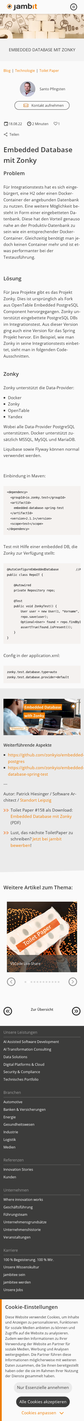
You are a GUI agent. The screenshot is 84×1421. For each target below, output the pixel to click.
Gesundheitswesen (18, 1124)
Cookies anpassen (39, 1413)
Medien (9, 1147)
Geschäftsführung (18, 1207)
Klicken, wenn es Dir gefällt (56, 124)
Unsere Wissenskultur (21, 1267)
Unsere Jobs (13, 1289)
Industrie (10, 1132)
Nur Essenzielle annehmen (43, 1387)
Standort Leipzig (35, 800)
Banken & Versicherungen (24, 1109)
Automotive (12, 1102)
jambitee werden (17, 1282)
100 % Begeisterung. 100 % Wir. (28, 1259)
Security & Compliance (21, 1071)
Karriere (10, 1250)
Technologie (25, 70)
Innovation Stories (18, 1169)
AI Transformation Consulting (27, 1049)
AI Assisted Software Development (31, 1041)
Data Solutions (15, 1056)
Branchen (12, 1092)
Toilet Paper (49, 70)
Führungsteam (15, 1214)
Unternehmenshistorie (22, 1229)
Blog (7, 70)
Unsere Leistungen (20, 1032)
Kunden (9, 1177)
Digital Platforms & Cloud (23, 1064)
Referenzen (13, 1160)
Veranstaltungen (17, 1237)
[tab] (25, 982)
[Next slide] (72, 981)
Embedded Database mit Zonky (41, 816)
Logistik (9, 1139)
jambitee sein (14, 1274)
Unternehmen (16, 1190)
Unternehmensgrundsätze (25, 1222)
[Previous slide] (11, 981)
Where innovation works (23, 1199)
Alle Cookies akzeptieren (43, 1402)
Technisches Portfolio (21, 1079)
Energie (9, 1117)
